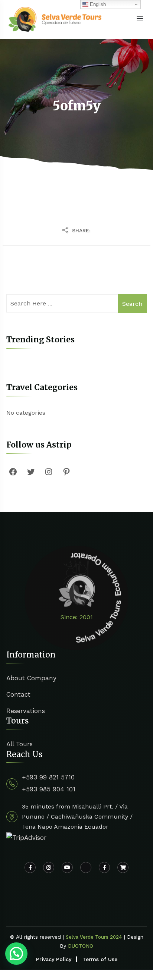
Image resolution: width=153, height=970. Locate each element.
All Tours (19, 744)
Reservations (25, 711)
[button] (16, 953)
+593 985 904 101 (48, 789)
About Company (31, 678)
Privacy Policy (53, 959)
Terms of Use (99, 959)
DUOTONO (80, 946)
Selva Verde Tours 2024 (94, 937)
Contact (18, 694)
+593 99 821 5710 (48, 777)
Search (132, 303)
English (97, 4)
